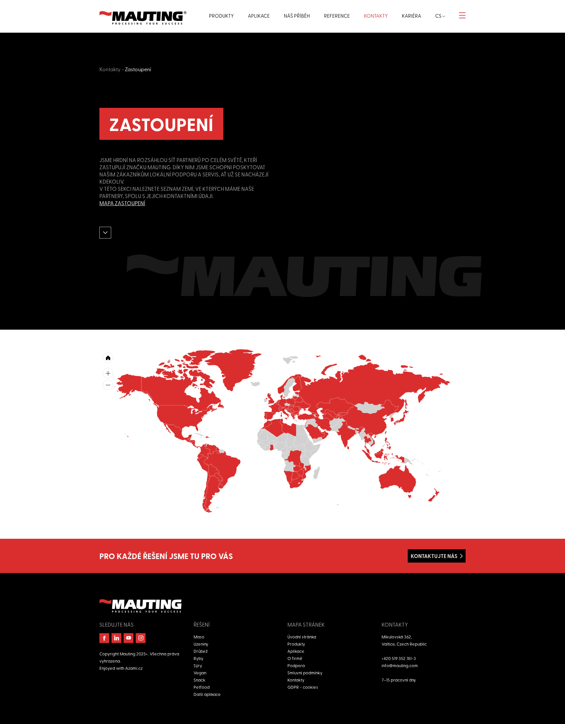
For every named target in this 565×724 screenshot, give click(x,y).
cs (438, 15)
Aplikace (295, 651)
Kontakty (110, 69)
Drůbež (201, 651)
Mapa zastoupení (122, 202)
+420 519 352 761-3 (399, 658)
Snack (199, 680)
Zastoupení (138, 69)
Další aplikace (207, 694)
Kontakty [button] (376, 15)
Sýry (198, 665)
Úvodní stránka (301, 636)
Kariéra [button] (411, 15)
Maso (199, 636)
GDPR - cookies (302, 687)
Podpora (296, 665)
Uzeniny (201, 644)
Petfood (202, 687)
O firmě (294, 658)
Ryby (198, 658)
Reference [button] (337, 15)
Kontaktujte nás (434, 556)
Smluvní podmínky (304, 672)
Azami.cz (134, 668)
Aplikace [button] (259, 15)
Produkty (296, 644)
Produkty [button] (221, 15)
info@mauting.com (400, 665)
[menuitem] (292, 414)
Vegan (200, 672)
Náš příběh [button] (297, 15)
